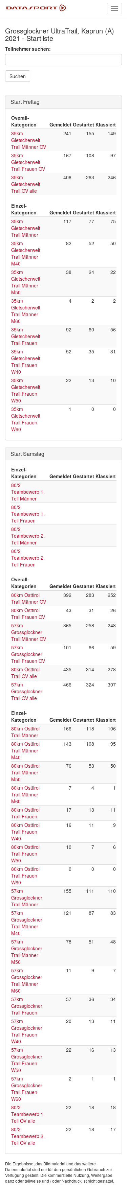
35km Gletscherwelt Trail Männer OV (28, 140)
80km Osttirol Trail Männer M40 (25, 750)
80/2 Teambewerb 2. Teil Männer (28, 536)
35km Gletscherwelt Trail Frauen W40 (25, 361)
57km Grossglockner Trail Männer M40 (26, 922)
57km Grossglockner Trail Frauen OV (28, 654)
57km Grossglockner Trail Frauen (26, 1006)
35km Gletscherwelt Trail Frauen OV (28, 162)
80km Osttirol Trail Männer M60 (25, 794)
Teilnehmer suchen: (28, 48)
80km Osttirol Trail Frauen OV (28, 613)
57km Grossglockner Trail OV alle (26, 691)
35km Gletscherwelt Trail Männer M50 (25, 282)
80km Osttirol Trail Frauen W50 (25, 853)
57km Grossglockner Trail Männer (26, 897)
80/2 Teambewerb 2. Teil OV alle (28, 1136)
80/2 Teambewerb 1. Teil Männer (28, 492)
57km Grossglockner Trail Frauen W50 (26, 1059)
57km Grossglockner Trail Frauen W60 (26, 1088)
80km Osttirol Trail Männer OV (28, 598)
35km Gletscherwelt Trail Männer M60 (25, 310)
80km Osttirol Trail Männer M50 (25, 772)
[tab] (63, 101)
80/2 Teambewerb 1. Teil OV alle (28, 1114)
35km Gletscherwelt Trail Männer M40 (25, 253)
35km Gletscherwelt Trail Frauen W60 (25, 419)
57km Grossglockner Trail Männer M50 (26, 951)
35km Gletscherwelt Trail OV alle (25, 184)
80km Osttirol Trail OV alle (25, 672)
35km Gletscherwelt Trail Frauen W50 (25, 390)
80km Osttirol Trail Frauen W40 (25, 831)
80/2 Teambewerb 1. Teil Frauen (28, 514)
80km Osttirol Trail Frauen (25, 813)
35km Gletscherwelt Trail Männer (25, 228)
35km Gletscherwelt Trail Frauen (25, 336)
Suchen (17, 76)
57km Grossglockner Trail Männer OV (28, 632)
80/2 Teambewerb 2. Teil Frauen (28, 558)
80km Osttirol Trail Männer (25, 732)
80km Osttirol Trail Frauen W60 (25, 875)
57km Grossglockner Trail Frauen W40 (26, 1031)
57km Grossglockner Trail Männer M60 (26, 980)
